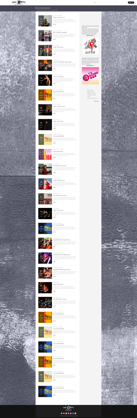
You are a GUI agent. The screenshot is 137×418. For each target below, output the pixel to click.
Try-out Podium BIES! (58, 328)
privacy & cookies (71, 415)
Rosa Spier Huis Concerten (59, 165)
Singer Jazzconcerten (58, 47)
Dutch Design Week (58, 151)
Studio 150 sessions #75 (59, 180)
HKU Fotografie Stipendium (60, 32)
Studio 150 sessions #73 (59, 17)
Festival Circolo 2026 (58, 76)
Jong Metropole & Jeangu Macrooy (61, 239)
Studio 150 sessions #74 (59, 106)
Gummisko (76, 415)
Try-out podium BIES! (58, 91)
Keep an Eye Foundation (65, 415)
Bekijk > (54, 24)
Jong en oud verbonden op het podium (62, 62)
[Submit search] (116, 2)
